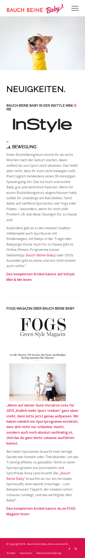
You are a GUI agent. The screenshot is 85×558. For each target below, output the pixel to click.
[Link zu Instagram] (75, 549)
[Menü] (73, 8)
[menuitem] (11, 553)
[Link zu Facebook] (69, 549)
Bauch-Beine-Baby (40, 255)
